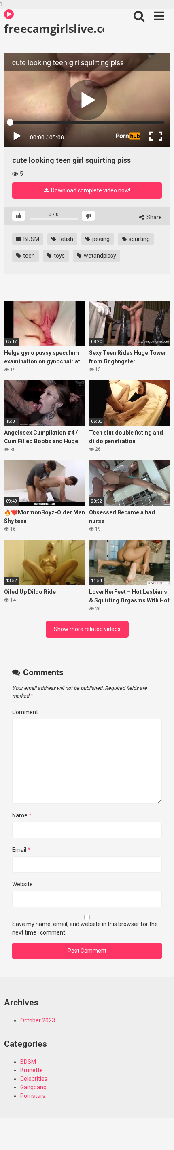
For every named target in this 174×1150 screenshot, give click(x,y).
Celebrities (33, 1078)
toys (59, 255)
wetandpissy (99, 255)
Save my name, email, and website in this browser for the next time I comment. (85, 928)
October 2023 (37, 1020)
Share (153, 217)
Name (22, 815)
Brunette (31, 1070)
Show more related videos (87, 629)
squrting (138, 239)
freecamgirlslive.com (54, 28)
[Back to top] (159, 1135)
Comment (25, 712)
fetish (65, 239)
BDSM (30, 239)
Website (22, 884)
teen (28, 255)
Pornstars (32, 1095)
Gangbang (33, 1087)
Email (21, 850)
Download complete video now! (90, 190)
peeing (100, 239)
